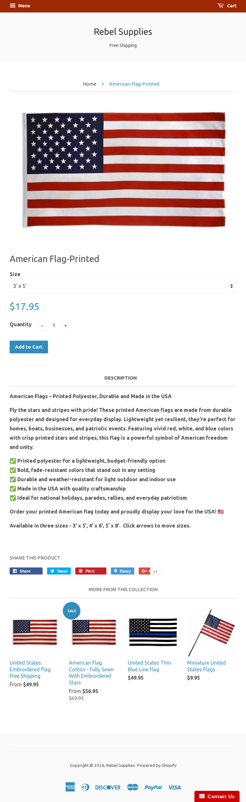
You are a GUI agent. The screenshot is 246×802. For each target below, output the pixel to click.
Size (15, 274)
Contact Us (220, 796)
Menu (23, 5)
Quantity (21, 324)
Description (120, 378)
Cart (231, 5)
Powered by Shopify (156, 765)
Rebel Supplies (123, 31)
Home (89, 84)
